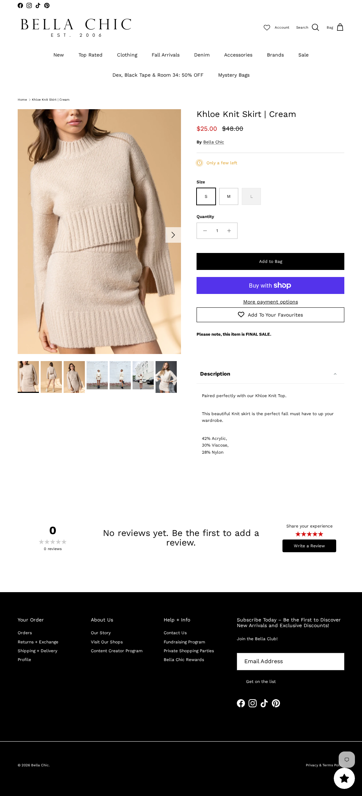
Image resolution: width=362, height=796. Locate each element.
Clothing (127, 55)
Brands (275, 55)
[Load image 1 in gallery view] (99, 231)
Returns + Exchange (38, 641)
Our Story (101, 632)
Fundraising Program (184, 641)
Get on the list (261, 681)
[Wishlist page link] (267, 27)
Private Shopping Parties (189, 650)
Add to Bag (270, 261)
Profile (24, 659)
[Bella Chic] (76, 27)
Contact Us (175, 632)
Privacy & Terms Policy (325, 765)
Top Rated (90, 55)
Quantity (205, 216)
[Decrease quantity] (203, 230)
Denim (202, 55)
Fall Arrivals (166, 55)
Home (22, 99)
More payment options (270, 302)
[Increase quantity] (231, 230)
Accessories (238, 55)
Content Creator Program (116, 650)
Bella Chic (213, 142)
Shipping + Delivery (37, 650)
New (58, 55)
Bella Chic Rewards (184, 659)
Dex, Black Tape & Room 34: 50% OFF (158, 75)
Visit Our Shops (107, 641)
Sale (303, 55)
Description (215, 374)
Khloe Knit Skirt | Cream (51, 99)
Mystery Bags (234, 75)
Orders (25, 632)
